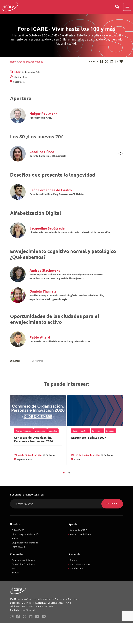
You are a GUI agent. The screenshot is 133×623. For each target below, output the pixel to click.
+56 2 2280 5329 (29, 606)
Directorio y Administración (25, 534)
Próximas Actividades (81, 534)
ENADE (15, 572)
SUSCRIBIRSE (112, 503)
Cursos (73, 560)
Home (13, 61)
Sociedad (53, 430)
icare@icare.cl (28, 609)
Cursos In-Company (80, 564)
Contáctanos (76, 568)
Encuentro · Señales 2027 (88, 437)
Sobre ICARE (18, 530)
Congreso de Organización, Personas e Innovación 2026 (33, 439)
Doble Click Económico (23, 564)
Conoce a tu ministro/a (23, 560)
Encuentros (37, 360)
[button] (127, 7)
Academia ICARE (78, 530)
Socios (15, 538)
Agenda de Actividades (30, 61)
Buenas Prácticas (23, 430)
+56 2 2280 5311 (45, 606)
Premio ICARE (18, 546)
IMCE (14, 568)
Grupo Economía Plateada (25, 542)
